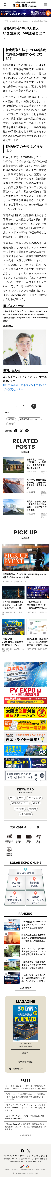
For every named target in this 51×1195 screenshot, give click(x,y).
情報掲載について (10, 1159)
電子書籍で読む (25, 1061)
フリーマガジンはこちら (36, 1156)
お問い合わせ (40, 1159)
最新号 (25, 1052)
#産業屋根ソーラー (20, 803)
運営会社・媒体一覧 (33, 1161)
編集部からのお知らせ (21, 21)
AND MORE (25, 988)
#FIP (12, 798)
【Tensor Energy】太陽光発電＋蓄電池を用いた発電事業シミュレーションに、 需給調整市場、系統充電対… (25, 1126)
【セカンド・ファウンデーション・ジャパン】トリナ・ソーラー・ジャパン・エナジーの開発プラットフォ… (25, 1107)
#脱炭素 (36, 803)
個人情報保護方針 (17, 1161)
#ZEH (11, 419)
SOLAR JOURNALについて (14, 1156)
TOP (6, 21)
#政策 (11, 424)
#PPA (21, 798)
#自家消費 (19, 809)
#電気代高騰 (25, 814)
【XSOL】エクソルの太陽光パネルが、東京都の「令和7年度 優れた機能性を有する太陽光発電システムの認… (25, 1096)
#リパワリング (35, 798)
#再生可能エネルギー (29, 419)
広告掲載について (26, 1159)
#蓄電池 (32, 809)
